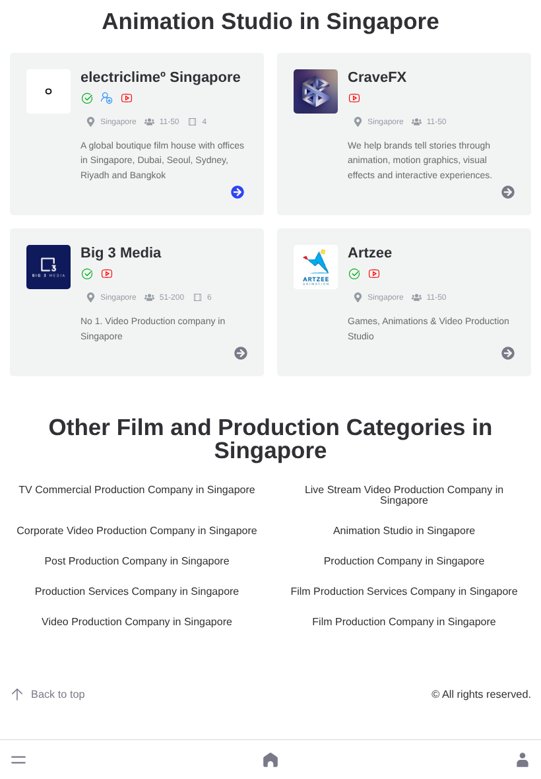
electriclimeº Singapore (160, 77)
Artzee (370, 252)
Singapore (118, 121)
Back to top (58, 694)
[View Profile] (237, 192)
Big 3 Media (120, 252)
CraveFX (377, 77)
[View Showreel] (126, 98)
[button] (18, 759)
